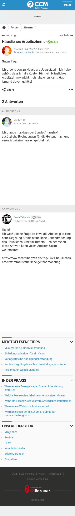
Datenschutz (28, 473)
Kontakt (42, 473)
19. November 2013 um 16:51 (52, 52)
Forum (14, 27)
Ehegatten (10, 459)
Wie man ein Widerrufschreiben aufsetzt (28, 406)
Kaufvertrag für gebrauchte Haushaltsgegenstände (35, 364)
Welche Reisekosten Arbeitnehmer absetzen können (35, 395)
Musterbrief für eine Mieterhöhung (24, 347)
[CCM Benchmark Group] (37, 490)
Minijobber (10, 432)
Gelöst (54, 42)
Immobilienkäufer (14, 448)
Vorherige (11, 35)
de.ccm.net (37, 499)
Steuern (28, 27)
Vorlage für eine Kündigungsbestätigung (28, 358)
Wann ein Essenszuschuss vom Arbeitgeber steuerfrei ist (37, 400)
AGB (15, 473)
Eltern (7, 442)
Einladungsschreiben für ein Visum (24, 353)
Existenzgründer (14, 453)
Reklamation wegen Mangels (21, 369)
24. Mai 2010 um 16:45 (25, 123)
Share (10, 89)
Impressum (55, 473)
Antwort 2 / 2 (11, 208)
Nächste (64, 35)
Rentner (9, 437)
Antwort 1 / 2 (11, 111)
